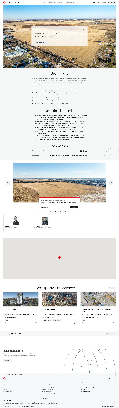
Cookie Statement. (44, 203)
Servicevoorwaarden (25, 406)
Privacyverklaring (7, 406)
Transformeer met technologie (47, 393)
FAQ (4, 384)
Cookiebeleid (33, 406)
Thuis (4, 374)
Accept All (74, 207)
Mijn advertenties (6, 389)
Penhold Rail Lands (18, 374)
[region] (59, 204)
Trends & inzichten (45, 398)
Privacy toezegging (16, 406)
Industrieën (44, 396)
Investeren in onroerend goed (47, 387)
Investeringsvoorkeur (7, 391)
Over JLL (82, 384)
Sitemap (5, 393)
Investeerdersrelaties (85, 391)
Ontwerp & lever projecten (47, 391)
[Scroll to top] (114, 375)
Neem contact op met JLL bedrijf (87, 387)
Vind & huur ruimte (45, 384)
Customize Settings (45, 207)
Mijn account (5, 387)
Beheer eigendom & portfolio (47, 389)
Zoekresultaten (10, 374)
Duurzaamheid (83, 389)
